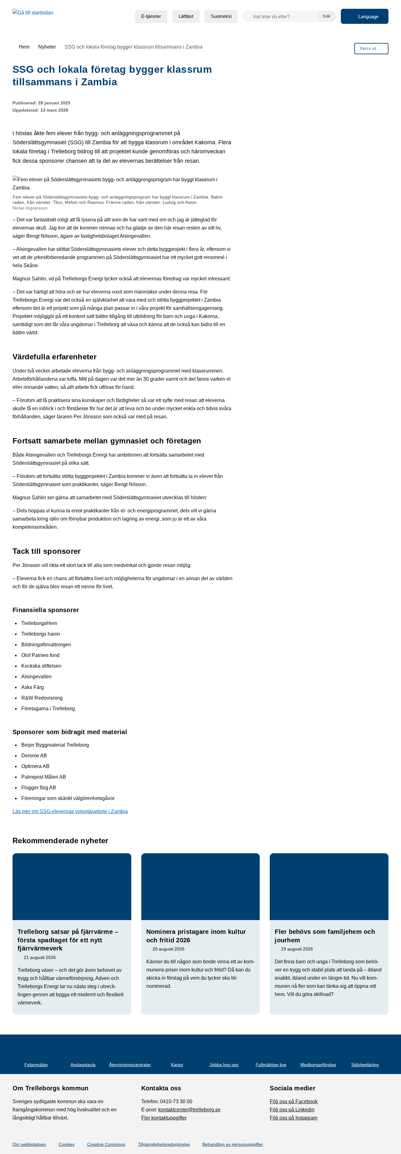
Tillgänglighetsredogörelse (164, 1144)
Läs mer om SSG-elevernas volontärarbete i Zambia (70, 811)
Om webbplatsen (29, 1144)
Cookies (67, 1144)
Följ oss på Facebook (294, 1101)
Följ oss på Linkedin (292, 1109)
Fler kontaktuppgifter (164, 1117)
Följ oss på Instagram (293, 1117)
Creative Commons (106, 1144)
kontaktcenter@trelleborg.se (189, 1109)
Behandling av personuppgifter (232, 1144)
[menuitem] (151, 16)
